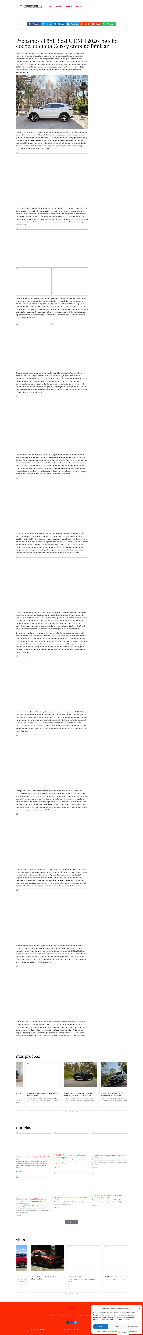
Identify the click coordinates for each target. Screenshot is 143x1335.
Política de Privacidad (113, 1331)
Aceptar (100, 1326)
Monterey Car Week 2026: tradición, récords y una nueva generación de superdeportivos (31, 1201)
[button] (139, 1308)
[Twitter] (75, 1322)
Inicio (49, 6)
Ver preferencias (132, 1326)
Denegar (116, 1326)
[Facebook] (71, 1322)
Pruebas (68, 6)
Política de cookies (102, 1331)
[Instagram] (67, 1322)
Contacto (79, 6)
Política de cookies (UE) (85, 1316)
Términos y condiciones (71, 1329)
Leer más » (19, 1171)
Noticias (58, 6)
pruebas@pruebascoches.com (38, 1329)
